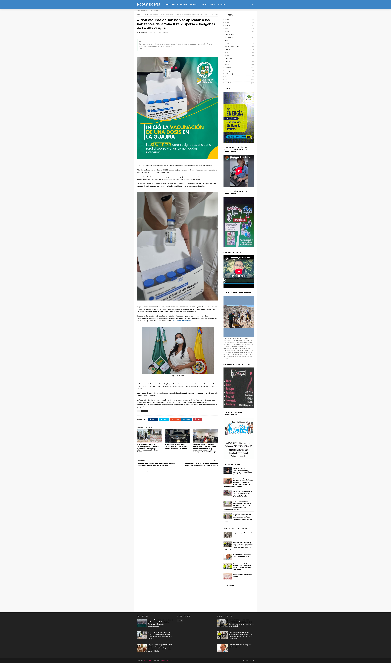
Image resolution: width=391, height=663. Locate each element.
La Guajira (203, 5)
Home (138, 14)
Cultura (227, 31)
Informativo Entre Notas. (232, 46)
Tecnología (228, 83)
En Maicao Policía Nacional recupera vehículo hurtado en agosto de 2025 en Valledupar (176, 446)
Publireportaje (229, 74)
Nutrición (227, 62)
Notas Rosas (148, 5)
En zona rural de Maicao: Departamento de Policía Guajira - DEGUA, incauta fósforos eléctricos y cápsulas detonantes (237, 505)
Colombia (184, 5)
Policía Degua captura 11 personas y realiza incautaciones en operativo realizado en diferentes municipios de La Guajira (149, 448)
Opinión (227, 65)
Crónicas (193, 5)
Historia (227, 43)
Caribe (167, 5)
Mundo (212, 5)
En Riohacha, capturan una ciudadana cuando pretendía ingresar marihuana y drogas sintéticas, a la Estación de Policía (238, 517)
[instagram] (250, 660)
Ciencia (175, 5)
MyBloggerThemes (167, 660)
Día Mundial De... (230, 34)
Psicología (228, 71)
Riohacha (221, 5)
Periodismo (228, 68)
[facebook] (243, 660)
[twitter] (247, 660)
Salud (226, 80)
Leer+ (226, 52)
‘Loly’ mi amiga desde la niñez (243, 533)
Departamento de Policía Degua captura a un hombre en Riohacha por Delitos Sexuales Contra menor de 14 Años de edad (238, 545)
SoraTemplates (148, 660)
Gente (226, 40)
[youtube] (253, 660)
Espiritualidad (229, 37)
